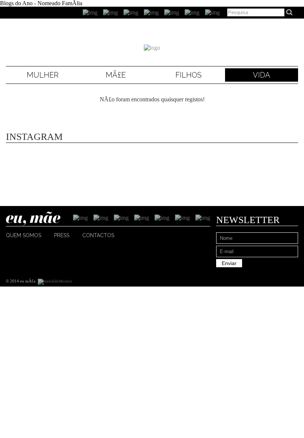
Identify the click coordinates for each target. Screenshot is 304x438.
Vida (261, 75)
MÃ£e (116, 75)
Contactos (98, 235)
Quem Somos (23, 235)
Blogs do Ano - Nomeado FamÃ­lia (41, 3)
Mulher (43, 75)
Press (61, 235)
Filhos (188, 75)
